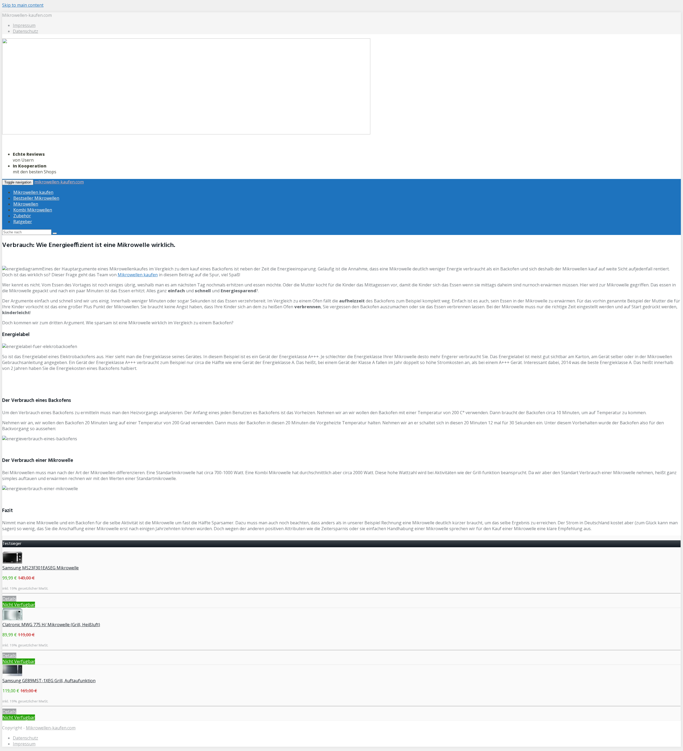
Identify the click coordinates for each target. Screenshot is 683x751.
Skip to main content (22, 5)
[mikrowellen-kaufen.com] (186, 133)
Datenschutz (25, 31)
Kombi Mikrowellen (32, 210)
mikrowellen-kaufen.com (59, 182)
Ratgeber (22, 222)
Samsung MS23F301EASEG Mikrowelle (40, 568)
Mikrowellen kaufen (33, 192)
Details (9, 599)
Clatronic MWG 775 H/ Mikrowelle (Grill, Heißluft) (51, 625)
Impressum (24, 25)
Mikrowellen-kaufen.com (51, 728)
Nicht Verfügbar (18, 605)
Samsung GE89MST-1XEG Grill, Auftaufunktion (49, 681)
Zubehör (22, 216)
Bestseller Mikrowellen (36, 198)
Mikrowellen (25, 204)
